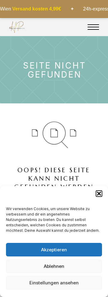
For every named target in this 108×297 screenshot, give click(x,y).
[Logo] (17, 27)
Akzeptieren (54, 250)
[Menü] (93, 27)
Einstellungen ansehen (54, 283)
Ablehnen (54, 266)
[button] (99, 194)
